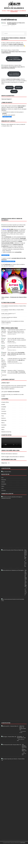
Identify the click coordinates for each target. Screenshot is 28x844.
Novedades (3, 425)
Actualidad (3, 406)
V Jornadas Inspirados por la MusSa (9, 317)
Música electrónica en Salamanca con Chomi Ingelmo (26, 578)
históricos (14, 334)
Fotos (2, 415)
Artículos (10, 334)
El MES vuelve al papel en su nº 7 (8, 313)
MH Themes (23, 842)
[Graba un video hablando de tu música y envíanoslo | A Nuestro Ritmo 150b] (13, 126)
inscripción (18, 87)
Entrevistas (17, 363)
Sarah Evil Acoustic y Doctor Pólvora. (25, 554)
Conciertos (11, 373)
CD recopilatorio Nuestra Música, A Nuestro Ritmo (12, 309)
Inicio (2, 477)
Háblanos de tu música (8, 121)
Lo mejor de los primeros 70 (14, 345)
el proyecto (9, 87)
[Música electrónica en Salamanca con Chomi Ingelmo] (12, 570)
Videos (2, 429)
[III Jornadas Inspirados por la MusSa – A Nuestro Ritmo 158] (13, 760)
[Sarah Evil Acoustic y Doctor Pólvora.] (12, 550)
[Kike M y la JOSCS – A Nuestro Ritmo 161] (9, 726)
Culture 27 (13, 25)
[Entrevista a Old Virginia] (13, 498)
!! (13, 391)
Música (21, 363)
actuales (3, 404)
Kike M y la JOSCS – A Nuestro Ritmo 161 (22, 727)
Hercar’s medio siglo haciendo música (16, 338)
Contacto (14, 91)
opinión (3, 427)
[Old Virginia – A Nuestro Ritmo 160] (8, 736)
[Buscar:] (14, 33)
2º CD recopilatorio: (14, 58)
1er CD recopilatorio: (14, 74)
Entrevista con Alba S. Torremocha (15, 370)
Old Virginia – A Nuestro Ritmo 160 (21, 737)
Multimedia (3, 420)
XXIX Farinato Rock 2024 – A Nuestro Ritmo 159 (24, 747)
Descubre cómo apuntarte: (9, 115)
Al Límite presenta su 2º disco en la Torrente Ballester (16, 23)
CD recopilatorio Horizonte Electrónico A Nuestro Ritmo (13, 306)
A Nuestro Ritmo (12, 45)
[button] (26, 15)
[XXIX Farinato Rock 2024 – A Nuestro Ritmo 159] (11, 744)
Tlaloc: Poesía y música (13, 352)
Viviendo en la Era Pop (22, 373)
